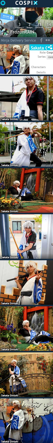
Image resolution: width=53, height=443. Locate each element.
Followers (19, 25)
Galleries (39, 25)
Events (49, 25)
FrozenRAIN (22, 32)
